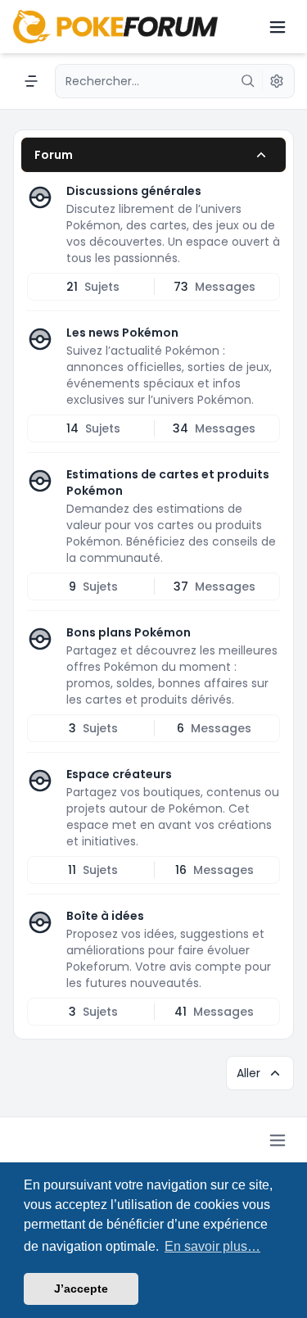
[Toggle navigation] (277, 27)
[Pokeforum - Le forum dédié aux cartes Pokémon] (115, 26)
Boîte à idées (105, 916)
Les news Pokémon (122, 332)
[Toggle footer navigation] (277, 1140)
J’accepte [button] (81, 1288)
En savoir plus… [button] (212, 1246)
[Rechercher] (248, 81)
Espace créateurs (119, 774)
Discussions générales (133, 191)
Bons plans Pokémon (128, 632)
